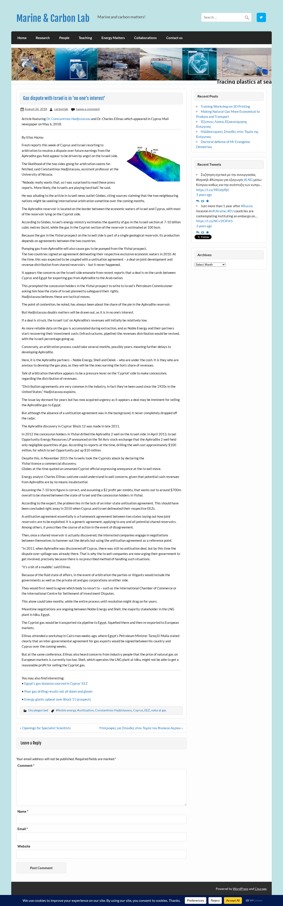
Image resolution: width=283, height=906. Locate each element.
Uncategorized (38, 710)
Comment (25, 765)
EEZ (147, 710)
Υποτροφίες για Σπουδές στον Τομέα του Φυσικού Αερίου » (141, 728)
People (64, 38)
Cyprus (138, 710)
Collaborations (145, 38)
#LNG (248, 180)
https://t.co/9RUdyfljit (212, 190)
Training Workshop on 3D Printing (225, 106)
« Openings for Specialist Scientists (45, 728)
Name (22, 811)
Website (23, 846)
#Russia (247, 206)
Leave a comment (88, 109)
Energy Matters (113, 38)
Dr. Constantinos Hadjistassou (68, 119)
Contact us (174, 38)
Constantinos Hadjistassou (113, 710)
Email (22, 829)
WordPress (240, 889)
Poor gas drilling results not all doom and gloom (58, 691)
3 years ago (204, 195)
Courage (260, 889)
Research (43, 38)
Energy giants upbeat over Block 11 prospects (57, 699)
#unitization (85, 710)
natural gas (158, 710)
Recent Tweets (209, 164)
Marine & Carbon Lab (53, 18)
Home (22, 38)
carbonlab (61, 109)
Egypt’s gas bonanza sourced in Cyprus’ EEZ (56, 683)
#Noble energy (66, 710)
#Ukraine (219, 211)
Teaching (85, 38)
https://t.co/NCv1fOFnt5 (214, 221)
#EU (230, 211)
